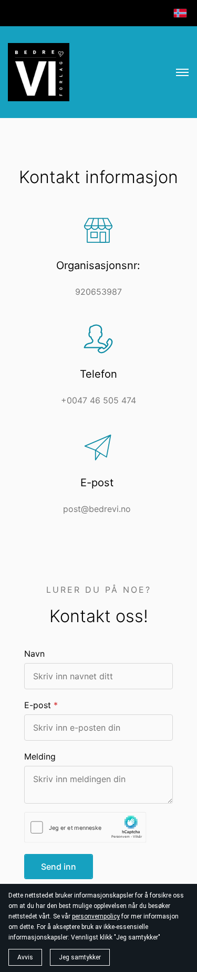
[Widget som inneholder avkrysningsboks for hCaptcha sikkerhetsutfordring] (85, 827)
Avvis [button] (25, 957)
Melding (40, 756)
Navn (34, 653)
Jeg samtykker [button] (80, 957)
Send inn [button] (58, 866)
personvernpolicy (96, 916)
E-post (37, 705)
